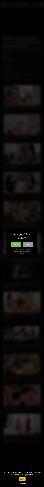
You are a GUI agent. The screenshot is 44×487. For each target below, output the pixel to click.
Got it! (22, 479)
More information (22, 483)
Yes (16, 244)
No (28, 244)
